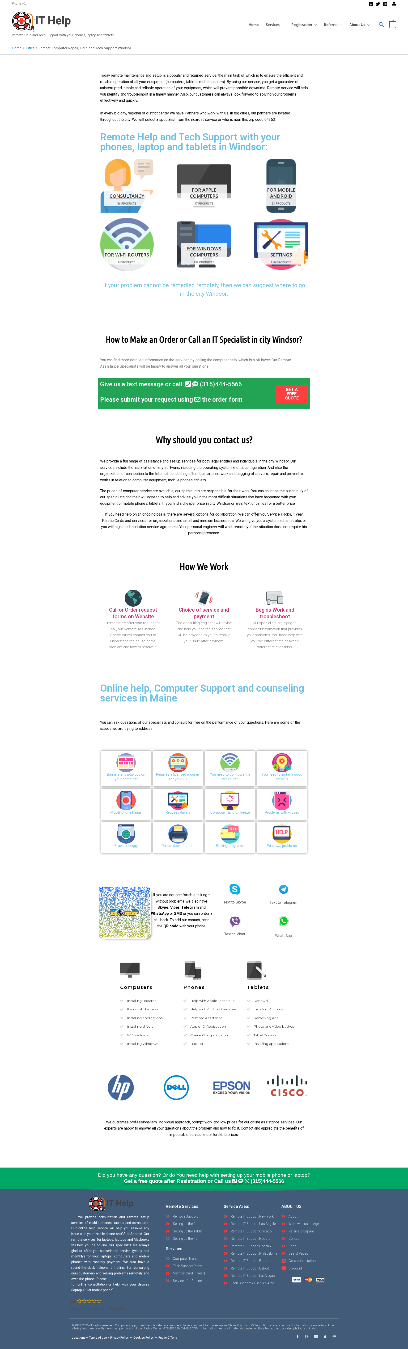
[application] (282, 24)
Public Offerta (167, 1337)
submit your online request (128, 1279)
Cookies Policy (143, 1337)
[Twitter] (378, 4)
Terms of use (98, 1337)
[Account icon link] (394, 3)
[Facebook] (371, 4)
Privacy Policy (119, 1337)
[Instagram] (385, 4)
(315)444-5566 (220, 384)
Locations (78, 1337)
